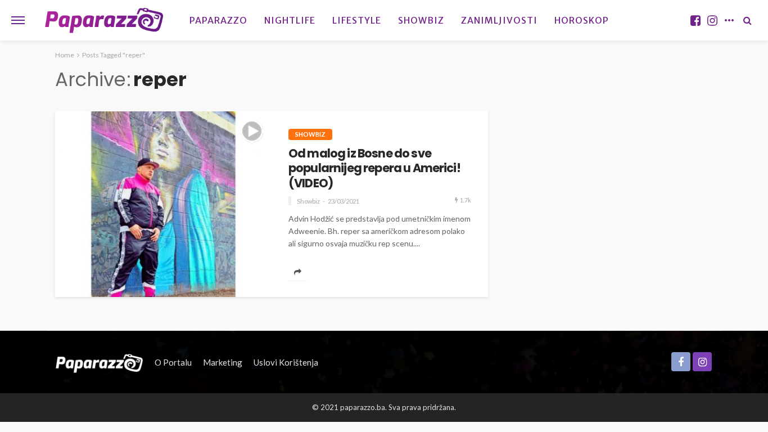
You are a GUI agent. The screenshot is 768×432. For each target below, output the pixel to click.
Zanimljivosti (499, 20)
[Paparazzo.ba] (104, 20)
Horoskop (581, 20)
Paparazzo (218, 20)
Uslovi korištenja (286, 362)
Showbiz (421, 20)
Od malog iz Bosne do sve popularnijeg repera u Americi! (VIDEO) (374, 168)
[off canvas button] (18, 20)
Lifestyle (356, 20)
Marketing (222, 362)
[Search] (747, 20)
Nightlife (289, 20)
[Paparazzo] (99, 362)
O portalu (173, 362)
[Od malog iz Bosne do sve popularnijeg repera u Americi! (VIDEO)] (163, 204)
